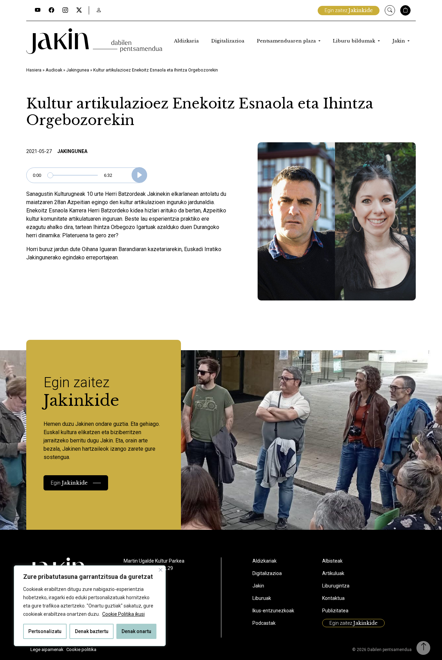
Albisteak (332, 561)
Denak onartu (136, 631)
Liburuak (261, 598)
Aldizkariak (264, 561)
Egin (69, 482)
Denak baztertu (91, 631)
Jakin (399, 41)
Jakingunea (77, 70)
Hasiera (33, 70)
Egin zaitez (349, 10)
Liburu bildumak (354, 41)
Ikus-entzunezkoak (273, 610)
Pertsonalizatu (44, 631)
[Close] (160, 570)
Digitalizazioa (227, 41)
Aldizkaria (186, 41)
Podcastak (264, 623)
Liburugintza (335, 586)
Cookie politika (81, 649)
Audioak (54, 70)
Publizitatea (335, 610)
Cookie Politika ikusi (123, 614)
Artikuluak (333, 573)
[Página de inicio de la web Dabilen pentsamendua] (94, 41)
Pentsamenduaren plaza (287, 41)
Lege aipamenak (47, 649)
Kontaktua (333, 598)
